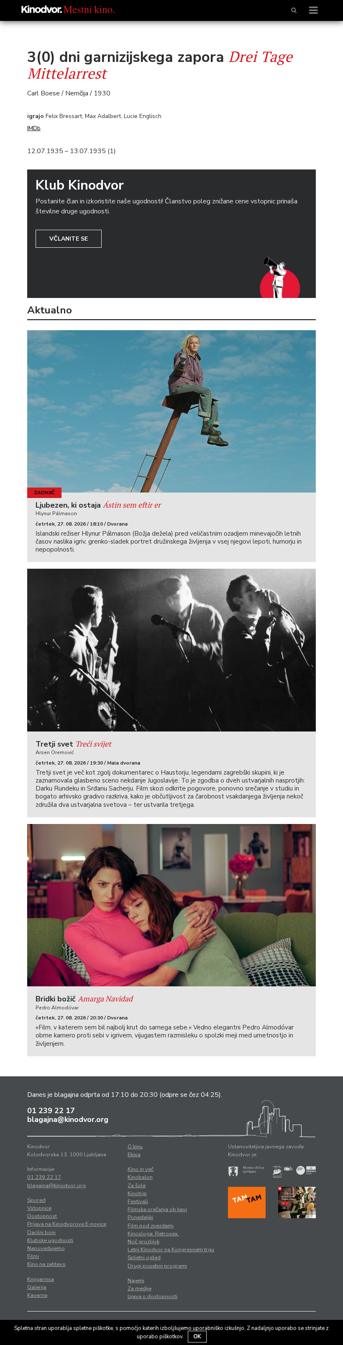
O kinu (135, 1146)
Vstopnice (39, 1208)
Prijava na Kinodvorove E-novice (66, 1224)
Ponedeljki (140, 1217)
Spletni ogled (144, 1257)
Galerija (36, 1287)
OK (197, 1336)
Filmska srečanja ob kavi (157, 1209)
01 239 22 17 (51, 1111)
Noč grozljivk (143, 1241)
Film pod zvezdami (151, 1225)
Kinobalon (140, 1177)
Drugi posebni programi (157, 1266)
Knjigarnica (40, 1279)
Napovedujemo (46, 1248)
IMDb (34, 128)
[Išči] (294, 10)
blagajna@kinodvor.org (67, 1119)
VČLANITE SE (68, 239)
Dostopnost (42, 1216)
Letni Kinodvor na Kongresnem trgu (171, 1249)
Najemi (136, 1280)
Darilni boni (41, 1232)
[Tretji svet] (171, 650)
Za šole (137, 1185)
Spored (36, 1200)
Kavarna (37, 1295)
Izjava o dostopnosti (152, 1296)
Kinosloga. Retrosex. (153, 1233)
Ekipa (134, 1154)
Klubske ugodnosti (50, 1240)
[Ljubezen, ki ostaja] (171, 411)
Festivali (138, 1201)
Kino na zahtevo (46, 1264)
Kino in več (141, 1169)
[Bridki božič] (171, 905)
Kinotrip (137, 1193)
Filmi (33, 1256)
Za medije (139, 1288)
